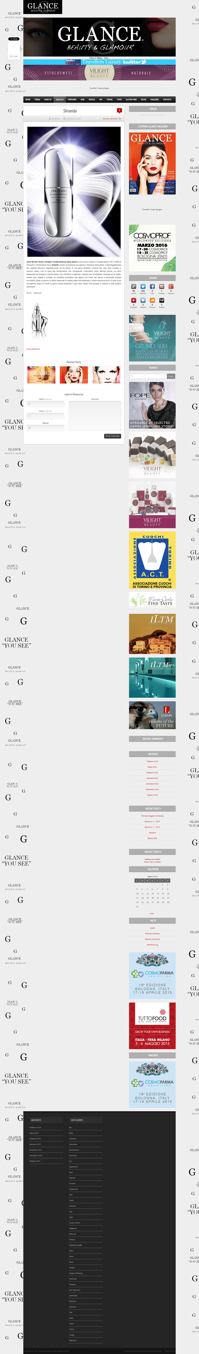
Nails (71, 1251)
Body (71, 1133)
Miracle (72, 1239)
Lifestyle (72, 1206)
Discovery (73, 1155)
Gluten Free (131, 99)
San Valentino (74, 1290)
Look (71, 1217)
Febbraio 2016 (152, 761)
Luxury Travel (74, 1222)
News (71, 1256)
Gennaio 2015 (152, 778)
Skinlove (60, 99)
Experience (73, 1166)
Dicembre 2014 (152, 784)
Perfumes (72, 99)
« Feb (151, 913)
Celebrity (72, 1138)
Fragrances (73, 1189)
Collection (73, 1144)
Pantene (152, 832)
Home (27, 99)
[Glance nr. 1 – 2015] (106, 383)
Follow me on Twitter (152, 862)
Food (119, 99)
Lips (70, 1211)
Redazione (56, 118)
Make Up (47, 99)
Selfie (143, 99)
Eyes (71, 1172)
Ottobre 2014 (152, 795)
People (92, 99)
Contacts (167, 99)
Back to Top (169, 1351)
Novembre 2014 (152, 789)
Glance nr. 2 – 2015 (152, 821)
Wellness (72, 1340)
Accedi (152, 928)
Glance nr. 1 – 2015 (152, 827)
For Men (72, 1183)
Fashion (72, 1178)
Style (71, 1318)
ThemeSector (138, 1351)
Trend (37, 99)
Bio (70, 1127)
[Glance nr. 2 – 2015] (74, 383)
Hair (82, 99)
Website (45, 423)
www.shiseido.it (33, 349)
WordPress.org (152, 945)
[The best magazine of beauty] (41, 383)
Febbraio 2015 (152, 772)
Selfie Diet (73, 1295)
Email (45, 411)
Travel (110, 99)
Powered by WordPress (153, 1351)
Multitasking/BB (75, 1245)
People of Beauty (76, 1273)
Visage (71, 1335)
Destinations (74, 1150)
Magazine (154, 99)
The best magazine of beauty (152, 816)
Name (45, 399)
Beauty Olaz (152, 838)
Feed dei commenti (152, 939)
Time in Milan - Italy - (99, 58)
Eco (70, 1161)
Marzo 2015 (152, 767)
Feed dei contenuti (152, 933)
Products (72, 1284)
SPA (100, 99)
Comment (95, 399)
